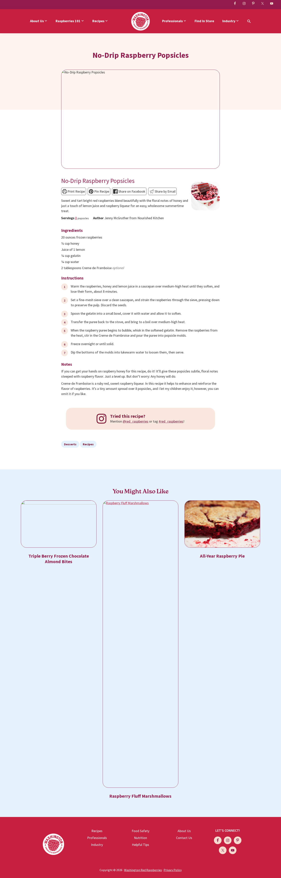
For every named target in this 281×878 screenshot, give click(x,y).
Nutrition (140, 838)
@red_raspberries (135, 421)
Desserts (70, 444)
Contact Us (184, 838)
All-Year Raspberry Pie (222, 556)
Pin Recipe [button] (101, 191)
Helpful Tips (140, 844)
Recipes (88, 444)
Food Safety (140, 831)
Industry (97, 844)
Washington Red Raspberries (143, 870)
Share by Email (164, 191)
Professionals (97, 838)
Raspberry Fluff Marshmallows (140, 796)
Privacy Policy (173, 870)
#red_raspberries (171, 421)
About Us (184, 831)
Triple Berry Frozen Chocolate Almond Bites (58, 558)
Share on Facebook (131, 191)
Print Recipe (76, 191)
